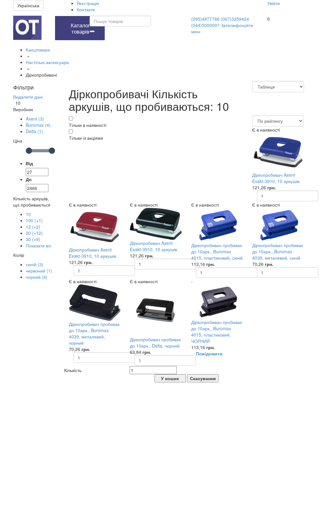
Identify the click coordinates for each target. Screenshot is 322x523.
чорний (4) (36, 277)
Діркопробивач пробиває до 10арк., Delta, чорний (155, 342)
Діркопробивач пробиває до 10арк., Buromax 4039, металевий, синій (277, 251)
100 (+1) (34, 220)
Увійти (273, 3)
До (29, 179)
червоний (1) (39, 270)
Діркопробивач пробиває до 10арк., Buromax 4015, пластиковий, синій (217, 251)
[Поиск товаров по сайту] (92, 31)
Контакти (86, 9)
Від (29, 163)
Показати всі (38, 245)
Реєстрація (88, 3)
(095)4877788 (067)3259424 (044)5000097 (220, 22)
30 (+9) (33, 239)
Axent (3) (35, 119)
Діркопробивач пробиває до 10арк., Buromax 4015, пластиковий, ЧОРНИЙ (216, 331)
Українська (28, 5)
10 (28, 214)
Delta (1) (34, 131)
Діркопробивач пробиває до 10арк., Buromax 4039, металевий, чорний (94, 333)
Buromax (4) (38, 125)
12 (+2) (33, 227)
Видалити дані (28, 97)
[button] (47, 19)
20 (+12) (34, 233)
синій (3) (34, 264)
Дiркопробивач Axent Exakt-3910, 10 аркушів (275, 178)
